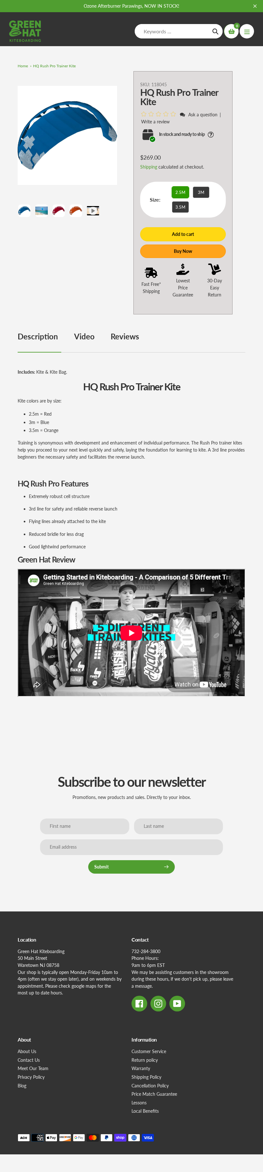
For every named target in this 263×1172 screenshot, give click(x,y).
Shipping (148, 167)
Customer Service (149, 1051)
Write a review (155, 121)
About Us (27, 1051)
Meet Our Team (33, 1068)
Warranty (141, 1068)
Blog (22, 1085)
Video (84, 336)
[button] (159, 114)
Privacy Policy (31, 1077)
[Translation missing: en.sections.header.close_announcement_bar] (255, 6)
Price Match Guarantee (154, 1094)
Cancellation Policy (150, 1085)
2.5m (180, 192)
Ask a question (202, 114)
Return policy (145, 1060)
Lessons (139, 1102)
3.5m (180, 207)
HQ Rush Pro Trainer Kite (54, 65)
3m (201, 192)
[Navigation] (247, 31)
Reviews (125, 336)
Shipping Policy (146, 1077)
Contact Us (29, 1060)
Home (23, 65)
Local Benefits (145, 1111)
